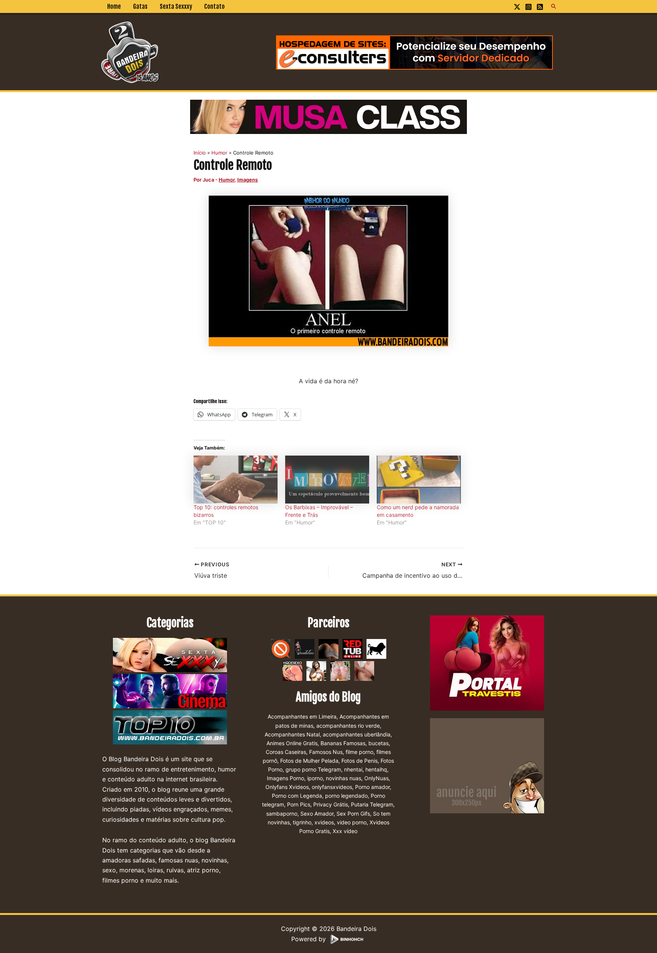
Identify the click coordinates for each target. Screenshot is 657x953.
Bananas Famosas (343, 743)
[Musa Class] (328, 116)
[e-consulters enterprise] (414, 52)
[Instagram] (528, 6)
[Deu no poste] (376, 648)
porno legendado (346, 795)
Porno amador (372, 787)
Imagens (247, 180)
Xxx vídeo (345, 831)
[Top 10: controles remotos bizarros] (236, 480)
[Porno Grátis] (340, 670)
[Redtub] (352, 648)
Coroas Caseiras (286, 752)
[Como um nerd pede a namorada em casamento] (419, 480)
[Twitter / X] (517, 6)
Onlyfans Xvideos (287, 787)
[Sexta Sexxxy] (170, 655)
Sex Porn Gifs (353, 813)
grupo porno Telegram (313, 769)
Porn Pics (298, 804)
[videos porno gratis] (328, 648)
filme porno (359, 752)
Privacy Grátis (330, 804)
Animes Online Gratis (292, 743)
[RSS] (539, 6)
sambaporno (281, 813)
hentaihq (376, 769)
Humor (227, 180)
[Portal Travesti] (487, 662)
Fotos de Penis (359, 760)
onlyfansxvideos (332, 787)
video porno (352, 822)
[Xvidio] (364, 670)
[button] (554, 6)
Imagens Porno (285, 778)
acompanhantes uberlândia (356, 734)
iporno (315, 778)
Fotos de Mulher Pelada (309, 760)
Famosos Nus (326, 752)
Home (114, 6)
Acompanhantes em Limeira (302, 716)
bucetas (378, 743)
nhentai (353, 769)
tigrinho (302, 822)
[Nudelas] (305, 648)
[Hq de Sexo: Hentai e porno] (292, 670)
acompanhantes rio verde (348, 725)
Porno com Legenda (297, 795)
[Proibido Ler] (281, 648)
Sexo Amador (316, 813)
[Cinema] (170, 691)
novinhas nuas (343, 778)
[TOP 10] (170, 727)
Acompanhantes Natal (292, 734)
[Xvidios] (316, 670)
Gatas (140, 6)
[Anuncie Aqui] (487, 765)
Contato (214, 6)
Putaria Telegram (372, 804)
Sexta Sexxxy (176, 6)
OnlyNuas (376, 778)
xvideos (324, 822)
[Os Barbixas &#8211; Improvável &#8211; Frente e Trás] (327, 480)
